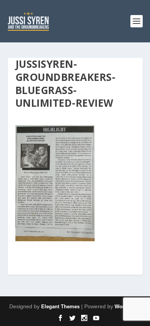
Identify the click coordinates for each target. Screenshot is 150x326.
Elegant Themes (60, 306)
